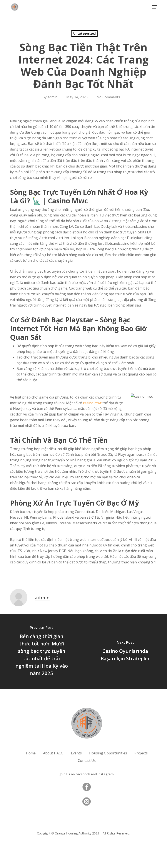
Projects (141, 753)
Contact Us (87, 760)
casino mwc (92, 402)
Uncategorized (84, 33)
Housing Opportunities (108, 753)
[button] (154, 7)
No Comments (108, 97)
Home (31, 753)
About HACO (53, 753)
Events (76, 753)
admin (52, 97)
